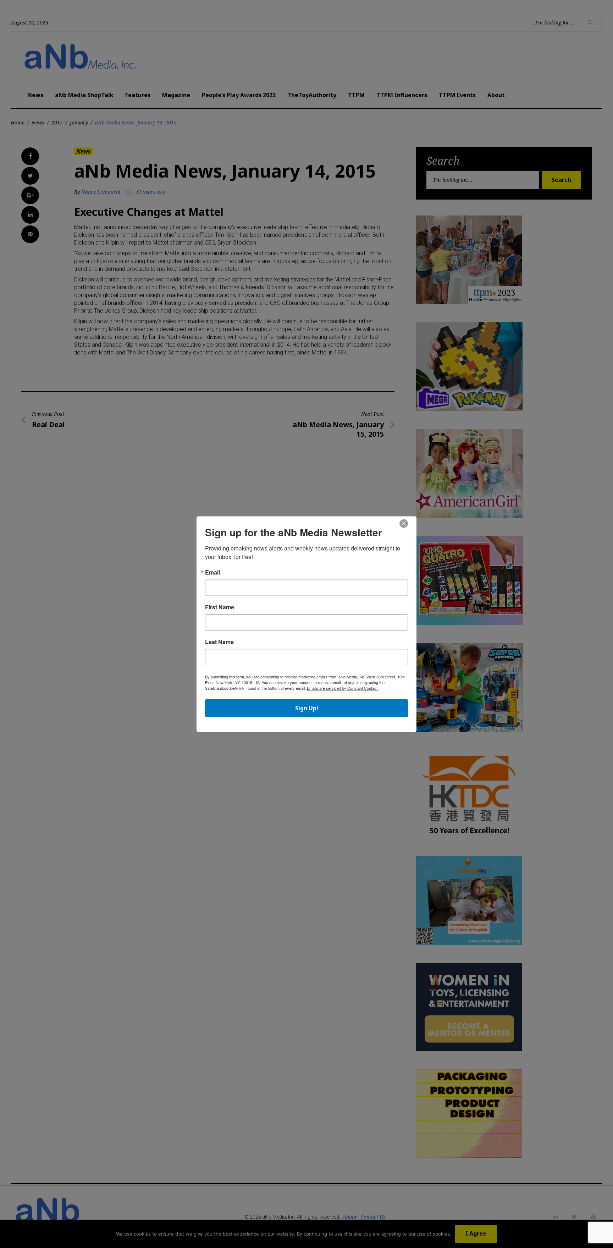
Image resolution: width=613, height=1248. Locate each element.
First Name (219, 607)
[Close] (403, 524)
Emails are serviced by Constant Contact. (343, 688)
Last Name (219, 642)
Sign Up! (306, 708)
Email (212, 572)
